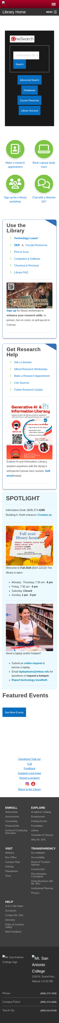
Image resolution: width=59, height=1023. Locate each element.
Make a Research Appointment (32, 375)
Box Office (11, 857)
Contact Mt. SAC (14, 915)
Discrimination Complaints (38, 875)
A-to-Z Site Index (14, 906)
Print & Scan (21, 251)
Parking (9, 866)
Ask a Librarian (23, 362)
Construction (38, 869)
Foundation (37, 825)
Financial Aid (12, 825)
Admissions (11, 812)
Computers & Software (27, 258)
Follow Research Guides (28, 389)
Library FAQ (21, 272)
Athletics (9, 852)
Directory (10, 919)
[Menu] (54, 3)
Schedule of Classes (42, 835)
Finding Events (39, 821)
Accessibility (38, 857)
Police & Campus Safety (14, 925)
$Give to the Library (29, 789)
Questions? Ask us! (29, 759)
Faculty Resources (36, 245)
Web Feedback (13, 931)
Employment (38, 816)
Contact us (45, 514)
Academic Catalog (41, 812)
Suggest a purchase (29, 773)
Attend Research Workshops (30, 369)
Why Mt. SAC (38, 839)
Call (29, 763)
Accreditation (38, 852)
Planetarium (11, 871)
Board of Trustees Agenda (40, 863)
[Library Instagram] (27, 783)
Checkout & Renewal (26, 265)
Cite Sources (21, 382)
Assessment (12, 816)
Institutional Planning (42, 888)
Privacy (35, 892)
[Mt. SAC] (29, 4)
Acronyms (10, 910)
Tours (8, 875)
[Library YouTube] (33, 783)
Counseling (11, 821)
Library (35, 830)
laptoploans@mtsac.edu (34, 671)
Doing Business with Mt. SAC (42, 882)
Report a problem (30, 778)
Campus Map (12, 862)
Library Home (14, 12)
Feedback (29, 768)
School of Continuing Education (16, 831)
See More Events (14, 712)
